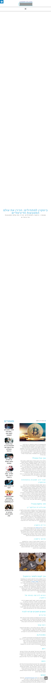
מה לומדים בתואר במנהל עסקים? (9, 461)
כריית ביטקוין (39, 527)
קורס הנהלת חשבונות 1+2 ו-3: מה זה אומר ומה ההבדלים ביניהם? (9, 447)
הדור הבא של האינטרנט (31, 678)
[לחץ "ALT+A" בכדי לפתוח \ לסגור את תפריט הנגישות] (1, 1)
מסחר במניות (34, 581)
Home (44, 215)
